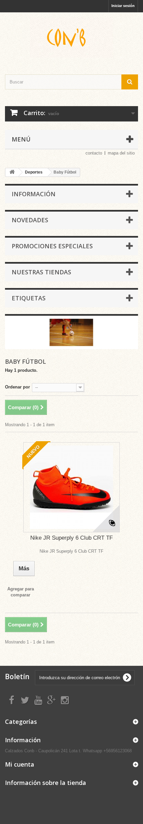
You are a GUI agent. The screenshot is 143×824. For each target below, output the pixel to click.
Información (34, 194)
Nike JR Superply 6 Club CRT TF (71, 538)
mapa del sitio (121, 153)
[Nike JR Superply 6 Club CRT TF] (71, 487)
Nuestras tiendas (41, 272)
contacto (93, 153)
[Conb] (71, 37)
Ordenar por (17, 386)
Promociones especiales (52, 246)
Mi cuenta (19, 764)
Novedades (30, 220)
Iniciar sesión (123, 6)
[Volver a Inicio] (12, 172)
